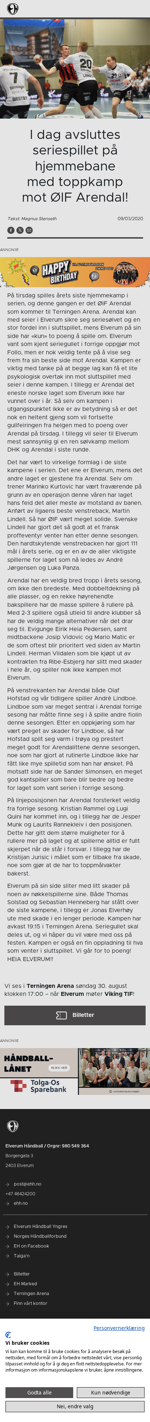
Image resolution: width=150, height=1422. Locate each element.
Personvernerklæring (119, 1327)
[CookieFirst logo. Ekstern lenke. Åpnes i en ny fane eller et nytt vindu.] (8, 1335)
